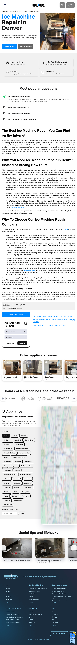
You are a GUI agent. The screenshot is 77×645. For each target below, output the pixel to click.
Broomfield (9, 599)
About (53, 612)
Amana (31, 612)
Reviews (54, 617)
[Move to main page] (11, 576)
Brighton (8, 596)
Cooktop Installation (11, 612)
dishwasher (27, 270)
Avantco (31, 620)
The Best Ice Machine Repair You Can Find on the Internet (52, 316)
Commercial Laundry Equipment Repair (61, 597)
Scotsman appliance (17, 207)
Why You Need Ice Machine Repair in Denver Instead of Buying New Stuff (54, 321)
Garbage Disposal (34, 599)
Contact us (55, 614)
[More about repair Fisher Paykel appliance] (57, 398)
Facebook (55, 622)
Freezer (31, 596)
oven (33, 270)
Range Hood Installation (13, 622)
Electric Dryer (33, 594)
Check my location (25, 46)
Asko (30, 617)
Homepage (5, 11)
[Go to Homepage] (38, 5)
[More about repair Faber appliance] (39, 398)
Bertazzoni (32, 622)
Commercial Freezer (58, 591)
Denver (65, 229)
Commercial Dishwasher (59, 588)
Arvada (8, 588)
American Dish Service (35, 614)
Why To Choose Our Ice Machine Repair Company (50, 325)
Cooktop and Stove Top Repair (38, 588)
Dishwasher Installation (12, 614)
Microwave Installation (12, 620)
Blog (53, 620)
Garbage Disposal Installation (14, 617)
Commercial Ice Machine (59, 594)
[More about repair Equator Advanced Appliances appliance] (21, 398)
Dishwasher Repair (34, 591)
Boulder (8, 594)
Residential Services (15, 11)
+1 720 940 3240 (60, 634)
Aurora (8, 591)
